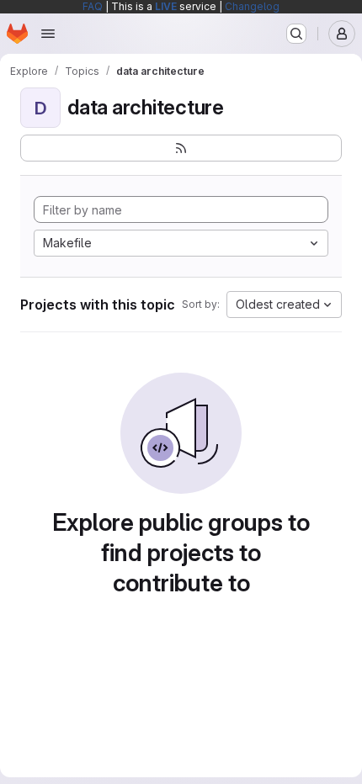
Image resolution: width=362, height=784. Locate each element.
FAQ (93, 6)
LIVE (166, 6)
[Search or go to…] (296, 34)
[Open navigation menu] (48, 33)
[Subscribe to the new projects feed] (181, 148)
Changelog (252, 6)
